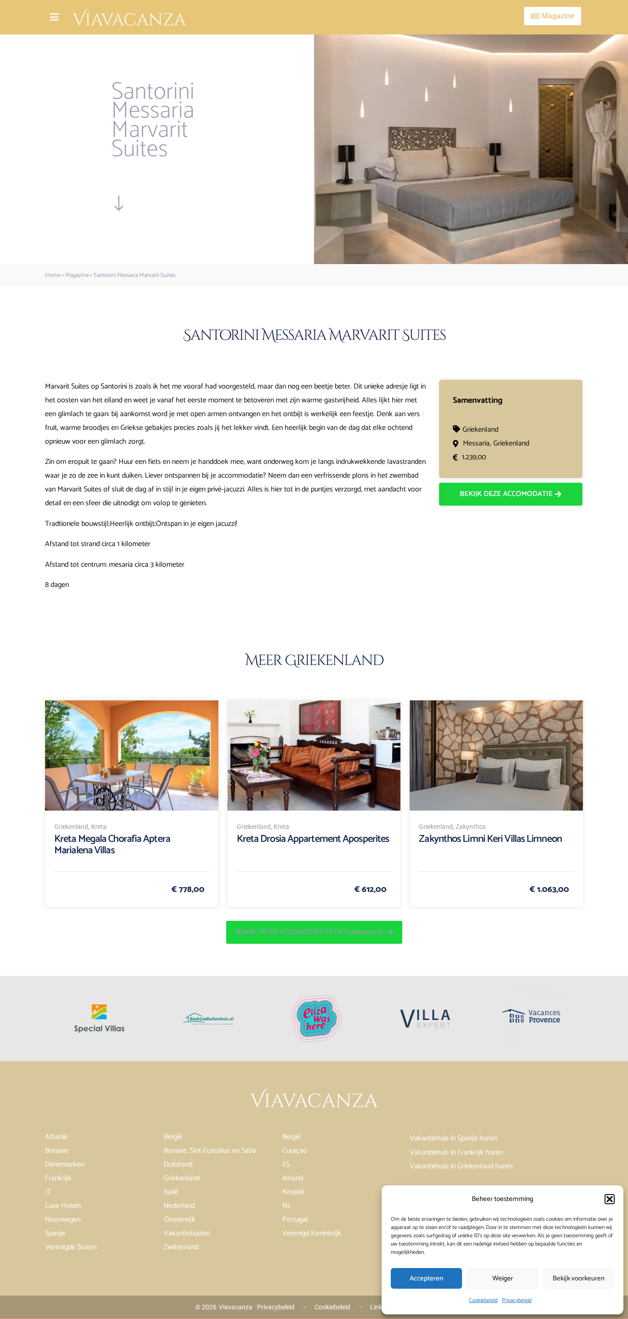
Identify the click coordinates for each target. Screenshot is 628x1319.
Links (377, 1307)
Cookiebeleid (483, 1300)
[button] (609, 1199)
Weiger (502, 1278)
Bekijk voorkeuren (579, 1278)
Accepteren (426, 1278)
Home (52, 275)
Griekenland (480, 429)
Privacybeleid (516, 1300)
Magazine (77, 275)
